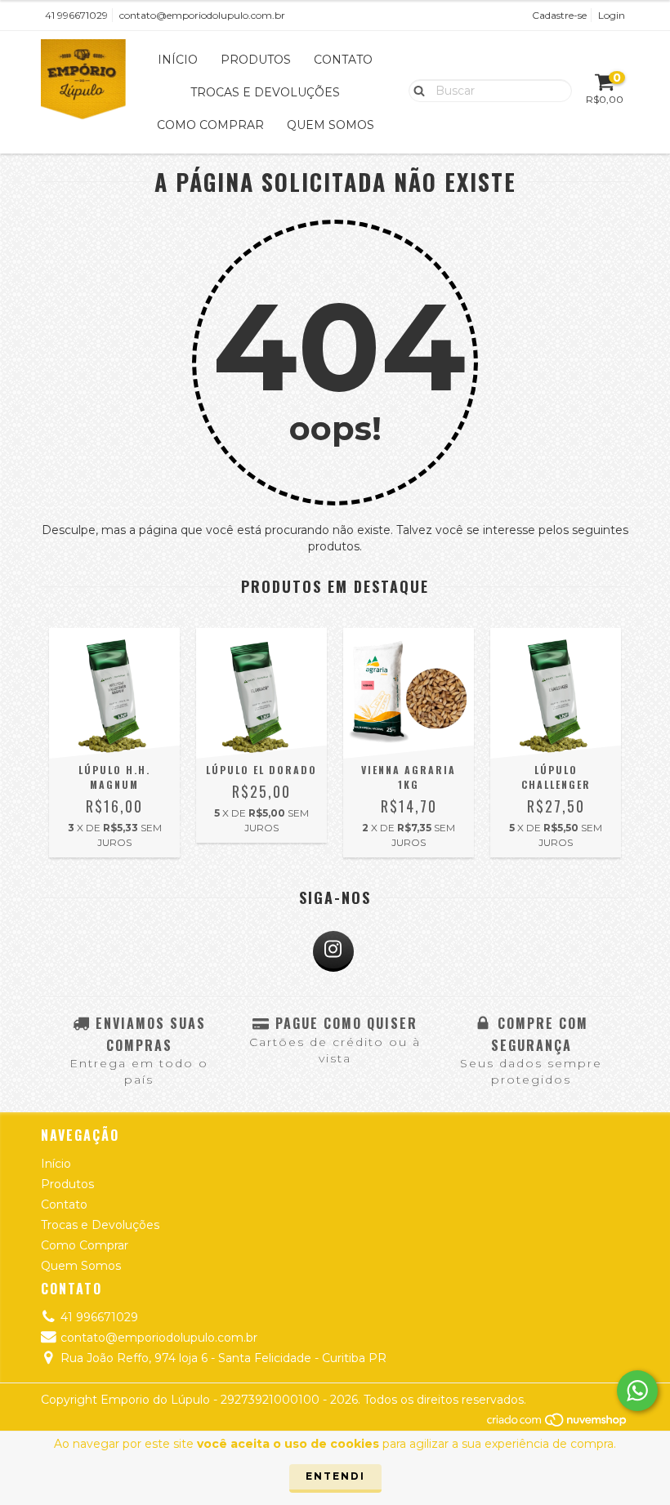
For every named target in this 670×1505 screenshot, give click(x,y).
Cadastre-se (559, 15)
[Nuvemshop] (557, 1424)
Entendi (335, 1476)
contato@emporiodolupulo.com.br (202, 15)
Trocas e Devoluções (265, 92)
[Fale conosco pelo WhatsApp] (637, 1390)
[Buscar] (415, 89)
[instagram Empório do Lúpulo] (333, 951)
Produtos (256, 59)
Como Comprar (210, 125)
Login (611, 15)
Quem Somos (330, 125)
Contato (343, 59)
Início (178, 59)
